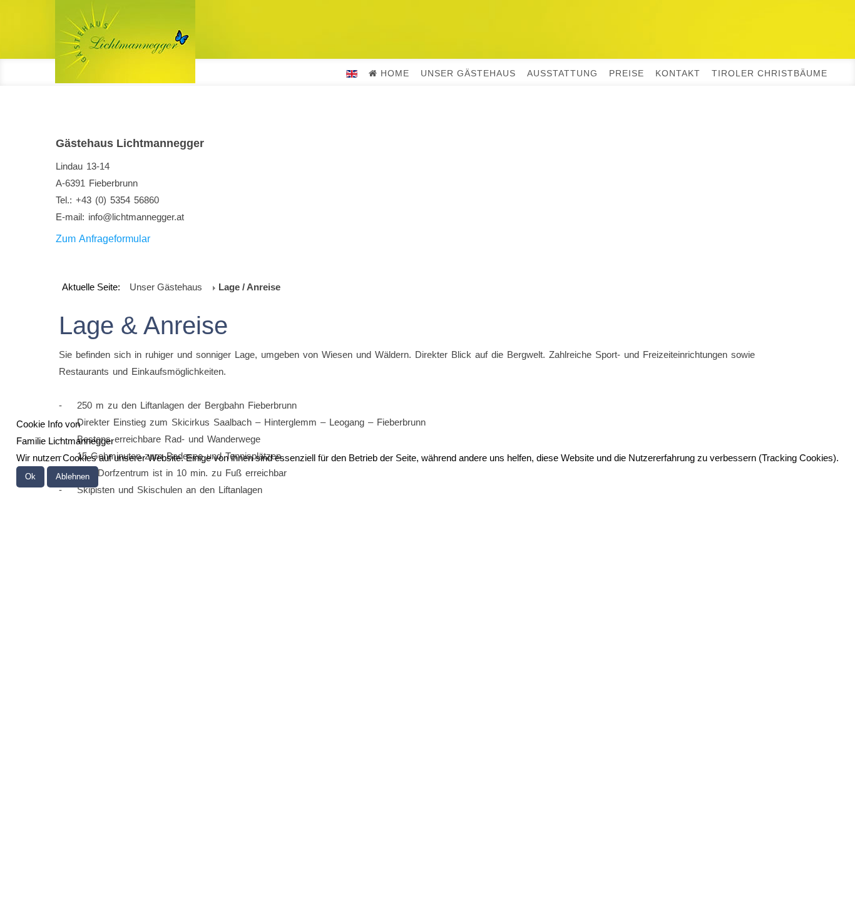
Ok (30, 476)
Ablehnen (73, 476)
